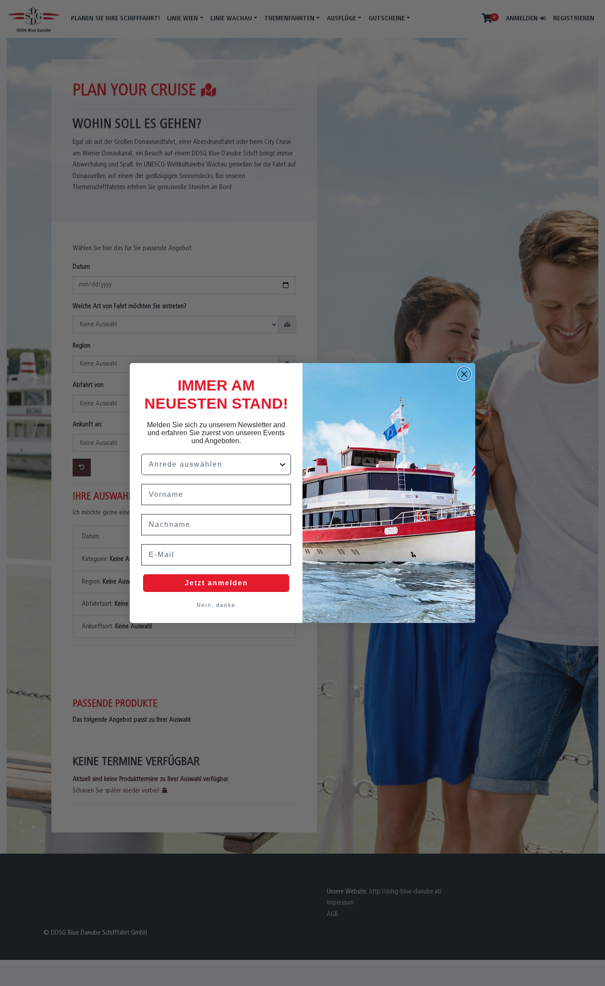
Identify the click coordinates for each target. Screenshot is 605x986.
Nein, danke (216, 605)
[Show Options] (282, 464)
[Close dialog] (464, 374)
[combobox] (213, 464)
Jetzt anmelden (216, 583)
